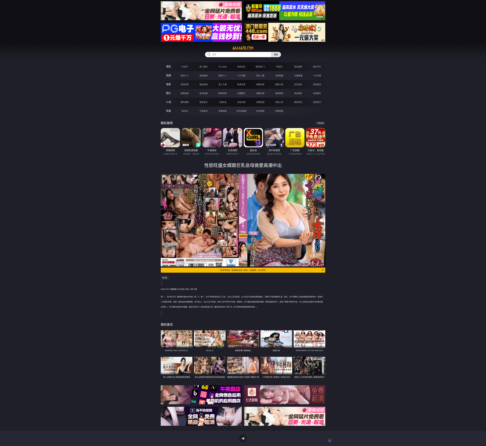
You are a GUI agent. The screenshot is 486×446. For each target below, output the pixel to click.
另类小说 (279, 102)
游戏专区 (241, 66)
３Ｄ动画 (241, 75)
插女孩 (185, 111)
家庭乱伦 (203, 102)
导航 (168, 111)
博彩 (168, 66)
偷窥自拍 (185, 93)
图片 (168, 93)
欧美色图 (222, 93)
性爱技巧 (317, 102)
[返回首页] (330, 440)
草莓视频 (222, 111)
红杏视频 (260, 111)
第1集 (165, 277)
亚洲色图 (203, 93)
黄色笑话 (298, 102)
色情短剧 (279, 111)
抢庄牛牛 (317, 66)
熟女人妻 (260, 75)
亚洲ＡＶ (185, 75)
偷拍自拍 (203, 84)
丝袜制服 (279, 75)
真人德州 (203, 66)
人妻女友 (222, 102)
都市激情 (185, 102)
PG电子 (184, 66)
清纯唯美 (279, 93)
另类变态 (317, 84)
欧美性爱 (241, 84)
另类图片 (317, 93)
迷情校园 (260, 102)
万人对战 (222, 66)
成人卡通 (222, 84)
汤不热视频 (241, 111)
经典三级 (279, 84)
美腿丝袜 (260, 93)
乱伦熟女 (298, 84)
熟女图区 (298, 93)
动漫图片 (241, 93)
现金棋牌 (298, 66)
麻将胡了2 (260, 66)
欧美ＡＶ (222, 75)
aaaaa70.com (243, 48)
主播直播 (298, 75)
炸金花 (279, 66)
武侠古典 (241, 102)
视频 (168, 75)
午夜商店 (203, 111)
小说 (168, 102)
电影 (168, 84)
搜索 (276, 54)
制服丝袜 (260, 84)
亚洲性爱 (185, 84)
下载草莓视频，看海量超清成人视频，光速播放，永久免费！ (243, 270)
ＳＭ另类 (317, 75)
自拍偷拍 (203, 75)
